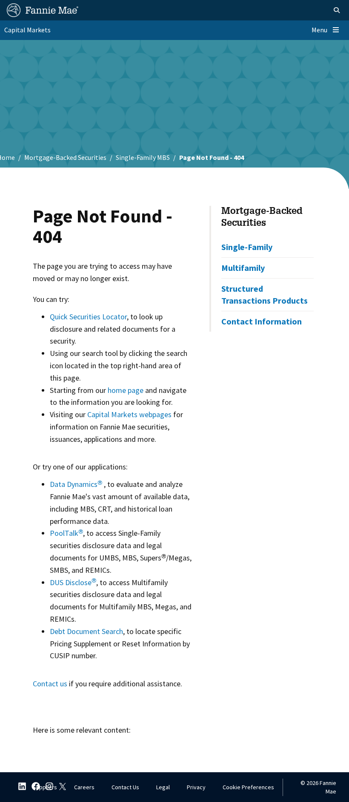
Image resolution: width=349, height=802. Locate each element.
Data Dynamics (76, 484)
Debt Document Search (86, 631)
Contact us (50, 683)
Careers (84, 787)
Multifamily (243, 267)
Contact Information (261, 321)
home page (125, 390)
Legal (163, 787)
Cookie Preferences (248, 787)
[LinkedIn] (19, 787)
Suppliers (45, 787)
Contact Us (125, 787)
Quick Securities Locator (88, 316)
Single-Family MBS (143, 157)
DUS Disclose (73, 582)
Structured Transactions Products (264, 294)
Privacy (196, 787)
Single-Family (246, 247)
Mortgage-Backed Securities (65, 157)
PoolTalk (66, 533)
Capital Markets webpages (129, 414)
